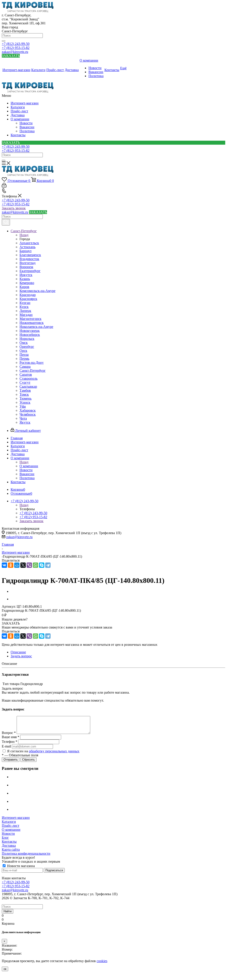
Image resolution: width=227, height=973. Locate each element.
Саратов (26, 374)
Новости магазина (20, 866)
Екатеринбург (30, 271)
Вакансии (27, 127)
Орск (23, 350)
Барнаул (25, 251)
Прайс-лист (19, 111)
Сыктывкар (28, 386)
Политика (27, 131)
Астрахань (27, 247)
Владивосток (29, 259)
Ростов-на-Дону (32, 362)
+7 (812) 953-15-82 (15, 48)
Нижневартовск (32, 323)
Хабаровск (28, 410)
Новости (26, 123)
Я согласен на (43, 751)
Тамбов (25, 390)
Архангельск (29, 243)
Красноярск (28, 299)
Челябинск (28, 414)
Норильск (27, 339)
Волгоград (27, 263)
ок (5, 969)
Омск (24, 342)
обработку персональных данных (54, 751)
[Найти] (3, 41)
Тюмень (25, 398)
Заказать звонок (14, 208)
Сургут (25, 382)
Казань (25, 279)
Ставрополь (28, 378)
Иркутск (26, 275)
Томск (24, 394)
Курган (25, 303)
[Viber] (29, 565)
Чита (23, 418)
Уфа (23, 406)
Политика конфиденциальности (26, 853)
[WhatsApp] (35, 565)
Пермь (24, 358)
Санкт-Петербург (33, 370)
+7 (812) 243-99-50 (15, 44)
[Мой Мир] (17, 565)
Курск (24, 307)
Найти (8, 911)
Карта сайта (11, 849)
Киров (24, 287)
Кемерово (27, 283)
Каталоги (18, 107)
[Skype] (41, 565)
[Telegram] (48, 565)
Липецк (25, 311)
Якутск (25, 422)
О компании (20, 119)
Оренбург (27, 346)
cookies (102, 961)
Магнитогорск (30, 319)
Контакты (18, 135)
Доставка (18, 115)
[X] (23, 565)
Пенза (24, 354)
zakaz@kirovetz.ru (15, 52)
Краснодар (28, 295)
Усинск (25, 402)
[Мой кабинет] (4, 186)
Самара (25, 366)
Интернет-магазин (25, 103)
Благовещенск (30, 255)
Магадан (26, 315)
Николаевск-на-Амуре (36, 327)
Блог (5, 837)
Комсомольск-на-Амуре (37, 291)
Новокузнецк (30, 331)
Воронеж (26, 267)
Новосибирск (30, 335)
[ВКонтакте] (4, 565)
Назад (24, 235)
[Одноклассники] (10, 565)
